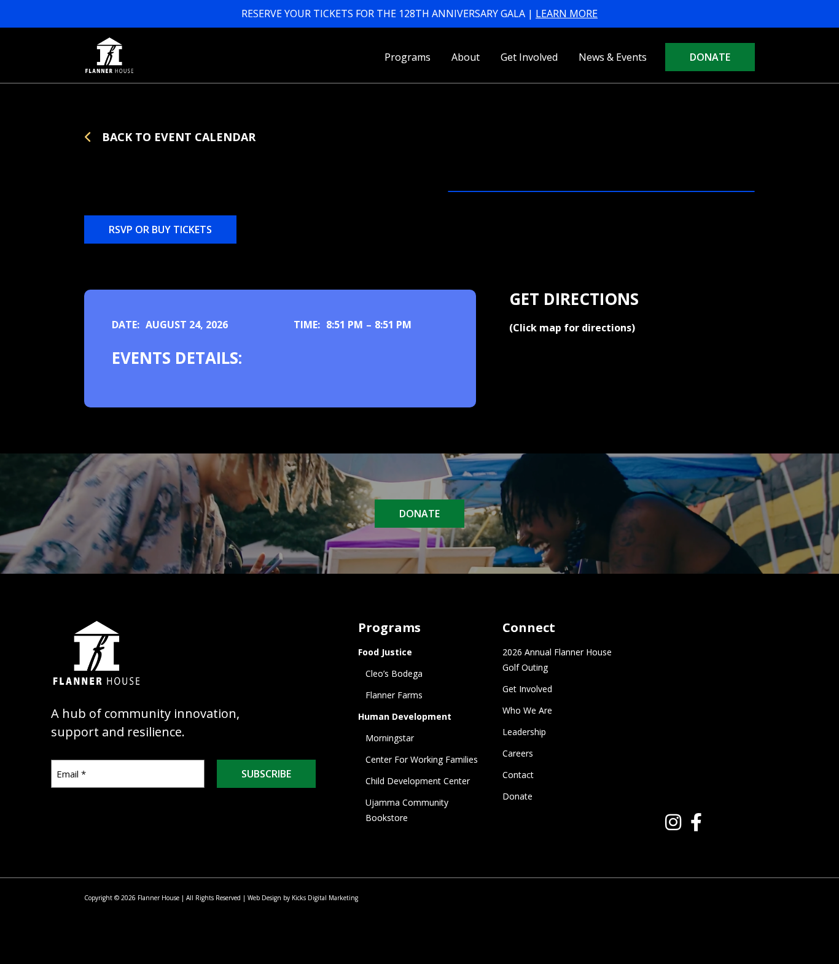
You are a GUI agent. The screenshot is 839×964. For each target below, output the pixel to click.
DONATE (419, 513)
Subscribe (266, 774)
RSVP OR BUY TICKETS (160, 229)
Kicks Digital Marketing (325, 897)
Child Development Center (417, 781)
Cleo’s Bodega (394, 673)
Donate (710, 57)
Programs (407, 57)
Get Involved (529, 57)
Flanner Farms (394, 695)
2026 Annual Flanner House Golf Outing (557, 659)
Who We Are (527, 710)
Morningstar (389, 738)
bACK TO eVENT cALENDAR (177, 136)
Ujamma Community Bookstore (406, 809)
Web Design (264, 897)
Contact (518, 775)
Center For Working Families (421, 759)
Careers (517, 753)
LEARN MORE (567, 13)
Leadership (524, 732)
